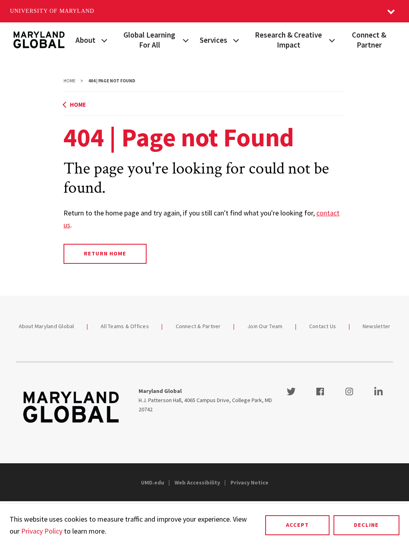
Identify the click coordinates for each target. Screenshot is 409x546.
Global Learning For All (149, 40)
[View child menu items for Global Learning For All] (186, 40)
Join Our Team (264, 326)
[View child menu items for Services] (236, 40)
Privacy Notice (249, 482)
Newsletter (377, 326)
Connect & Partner (369, 40)
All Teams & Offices (125, 326)
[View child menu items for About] (104, 40)
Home (69, 81)
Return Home (105, 253)
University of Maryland (52, 11)
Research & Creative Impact (288, 40)
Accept (297, 524)
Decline (366, 524)
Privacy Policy (41, 531)
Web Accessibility (197, 482)
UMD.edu (152, 482)
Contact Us (322, 326)
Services (213, 40)
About (85, 40)
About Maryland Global (46, 326)
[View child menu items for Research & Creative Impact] (332, 40)
